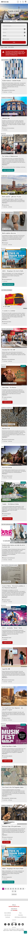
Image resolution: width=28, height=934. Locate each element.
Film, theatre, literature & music (10, 565)
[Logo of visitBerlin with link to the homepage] (4, 2)
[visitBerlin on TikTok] (19, 924)
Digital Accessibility (20, 929)
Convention (20, 915)
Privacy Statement (12, 929)
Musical (3, 366)
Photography (5, 60)
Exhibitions (4, 176)
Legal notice (6, 929)
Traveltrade (7, 917)
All (1, 21)
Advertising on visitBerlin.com (20, 917)
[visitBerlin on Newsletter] (23, 924)
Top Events (14, 21)
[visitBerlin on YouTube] (12, 924)
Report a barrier (6, 930)
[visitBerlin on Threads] (9, 924)
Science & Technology (7, 97)
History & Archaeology (7, 135)
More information (8, 170)
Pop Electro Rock (6, 607)
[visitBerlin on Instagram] (16, 924)
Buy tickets (6, 842)
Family (3, 250)
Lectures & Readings (7, 290)
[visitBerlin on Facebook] (5, 924)
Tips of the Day (7, 21)
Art (2, 446)
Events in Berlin (14, 11)
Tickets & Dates (7, 402)
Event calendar (14, 13)
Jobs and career (7, 915)
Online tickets (6, 39)
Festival (4, 725)
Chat (25, 932)
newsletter (15, 910)
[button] (20, 2)
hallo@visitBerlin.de (14, 906)
